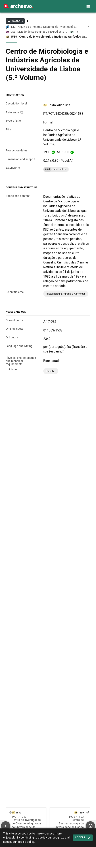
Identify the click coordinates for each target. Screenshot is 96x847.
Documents (15, 20)
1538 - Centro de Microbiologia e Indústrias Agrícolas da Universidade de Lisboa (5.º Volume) (47, 36)
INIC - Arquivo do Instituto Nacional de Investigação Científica (42, 27)
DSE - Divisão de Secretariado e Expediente (37, 31)
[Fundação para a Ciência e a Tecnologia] (18, 7)
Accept (80, 837)
